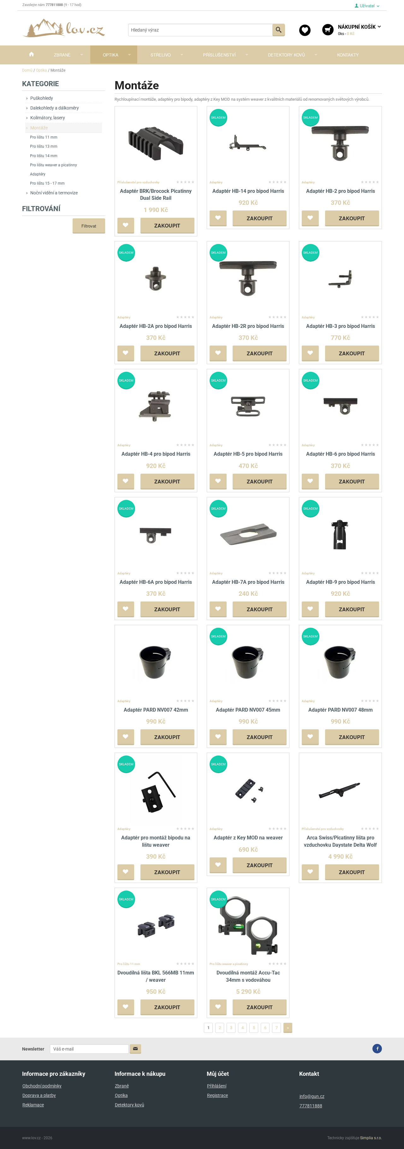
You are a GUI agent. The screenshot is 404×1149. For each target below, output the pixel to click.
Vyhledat (278, 30)
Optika (110, 55)
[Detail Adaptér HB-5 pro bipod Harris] (248, 406)
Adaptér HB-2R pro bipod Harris (248, 326)
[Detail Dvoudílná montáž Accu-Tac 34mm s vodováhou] (248, 925)
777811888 (311, 1105)
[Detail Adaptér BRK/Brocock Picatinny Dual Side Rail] (156, 143)
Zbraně (62, 55)
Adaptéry (37, 174)
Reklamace (33, 1104)
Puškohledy (41, 98)
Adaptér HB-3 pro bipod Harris (340, 326)
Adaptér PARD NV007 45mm (248, 710)
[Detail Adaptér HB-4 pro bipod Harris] (156, 406)
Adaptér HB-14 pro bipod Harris (248, 191)
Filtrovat (88, 226)
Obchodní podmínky (42, 1085)
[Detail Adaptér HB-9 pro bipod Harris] (340, 534)
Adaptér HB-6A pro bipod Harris (156, 582)
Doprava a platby (39, 1095)
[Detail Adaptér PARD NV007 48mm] (340, 662)
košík (357, 30)
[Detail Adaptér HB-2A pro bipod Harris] (156, 278)
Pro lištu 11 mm (43, 137)
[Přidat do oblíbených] (125, 226)
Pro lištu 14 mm (43, 156)
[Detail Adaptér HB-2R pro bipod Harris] (248, 278)
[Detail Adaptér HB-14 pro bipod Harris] (248, 143)
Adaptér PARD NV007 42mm (156, 710)
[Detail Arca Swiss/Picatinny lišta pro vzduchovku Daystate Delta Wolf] (340, 790)
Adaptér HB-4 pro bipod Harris (156, 454)
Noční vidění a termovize (54, 192)
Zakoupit (167, 225)
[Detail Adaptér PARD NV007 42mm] (156, 662)
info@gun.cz (312, 1096)
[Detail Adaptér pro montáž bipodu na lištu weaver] (156, 790)
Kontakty (348, 55)
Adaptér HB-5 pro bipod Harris (248, 454)
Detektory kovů (286, 55)
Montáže (39, 127)
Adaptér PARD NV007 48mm (340, 710)
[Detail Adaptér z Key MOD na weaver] (248, 790)
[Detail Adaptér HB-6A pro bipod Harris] (156, 534)
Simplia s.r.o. (371, 1138)
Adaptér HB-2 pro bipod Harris (340, 191)
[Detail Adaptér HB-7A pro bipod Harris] (248, 534)
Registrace (217, 1095)
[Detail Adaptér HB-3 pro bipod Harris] (340, 278)
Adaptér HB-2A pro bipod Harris (156, 326)
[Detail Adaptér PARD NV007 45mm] (248, 662)
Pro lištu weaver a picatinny (53, 165)
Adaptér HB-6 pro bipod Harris (340, 454)
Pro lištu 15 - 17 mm (47, 183)
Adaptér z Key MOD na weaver (248, 838)
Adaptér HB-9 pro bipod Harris (340, 582)
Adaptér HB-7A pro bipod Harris (248, 582)
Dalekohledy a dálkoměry (54, 107)
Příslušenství (219, 55)
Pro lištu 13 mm (43, 146)
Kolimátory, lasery (47, 117)
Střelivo (161, 55)
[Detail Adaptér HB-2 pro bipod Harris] (340, 143)
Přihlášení (216, 1085)
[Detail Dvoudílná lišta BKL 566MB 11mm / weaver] (156, 925)
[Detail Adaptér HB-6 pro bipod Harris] (340, 406)
